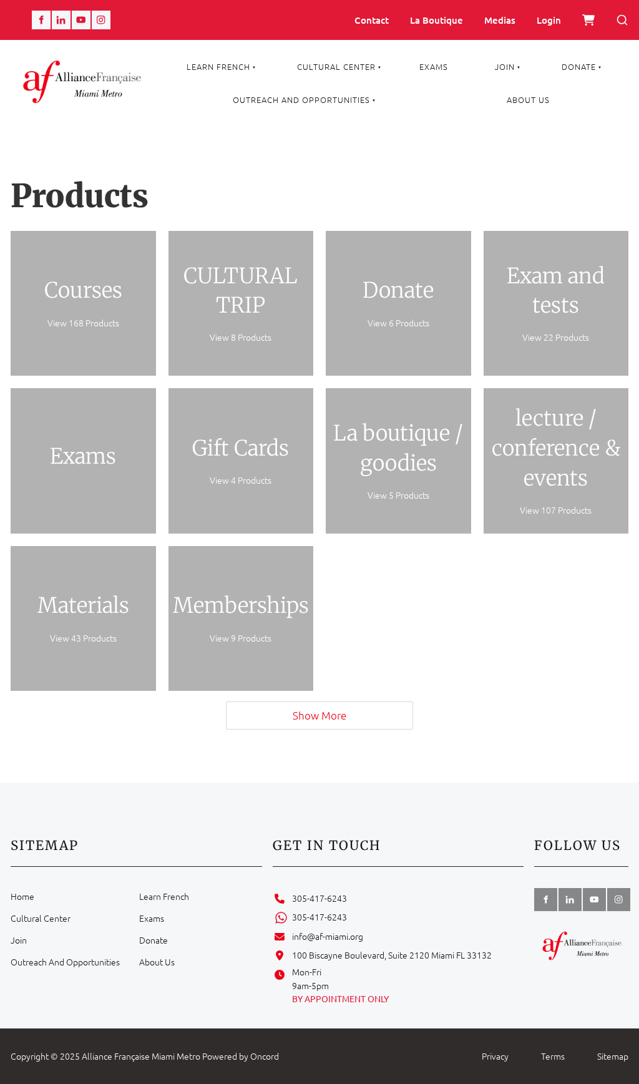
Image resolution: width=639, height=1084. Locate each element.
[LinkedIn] (61, 20)
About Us (528, 99)
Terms (553, 1056)
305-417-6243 (319, 898)
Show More (319, 715)
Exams (433, 66)
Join (505, 66)
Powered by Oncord (240, 1056)
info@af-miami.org (327, 936)
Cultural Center (336, 66)
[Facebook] (41, 20)
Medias (499, 20)
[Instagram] (101, 20)
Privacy (495, 1056)
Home (22, 896)
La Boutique (436, 20)
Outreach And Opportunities (301, 99)
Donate (579, 66)
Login (549, 20)
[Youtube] (81, 20)
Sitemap (612, 1056)
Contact (371, 20)
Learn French (218, 66)
